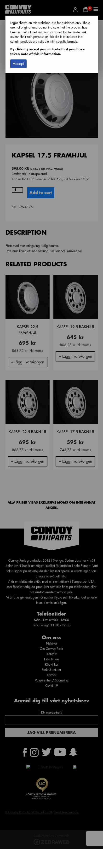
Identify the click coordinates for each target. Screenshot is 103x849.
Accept (18, 64)
